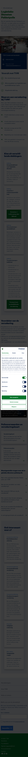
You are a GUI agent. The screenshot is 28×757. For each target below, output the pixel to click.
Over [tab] (23, 353)
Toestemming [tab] (5, 353)
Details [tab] (14, 353)
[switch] (24, 382)
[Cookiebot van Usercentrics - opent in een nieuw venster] (20, 349)
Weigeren (14, 406)
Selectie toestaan (14, 402)
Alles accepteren (14, 397)
